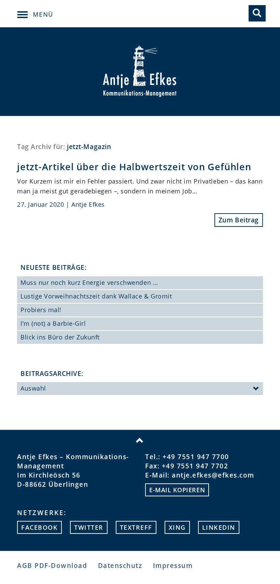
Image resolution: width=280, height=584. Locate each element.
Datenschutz (120, 565)
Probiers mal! (40, 310)
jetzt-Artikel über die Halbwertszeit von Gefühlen (134, 166)
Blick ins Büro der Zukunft (60, 337)
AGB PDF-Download (52, 565)
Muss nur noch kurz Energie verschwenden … (89, 282)
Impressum (173, 565)
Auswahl (33, 388)
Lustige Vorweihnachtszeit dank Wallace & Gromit (96, 296)
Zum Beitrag (239, 220)
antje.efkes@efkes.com (213, 475)
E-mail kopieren (177, 490)
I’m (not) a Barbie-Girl (53, 323)
